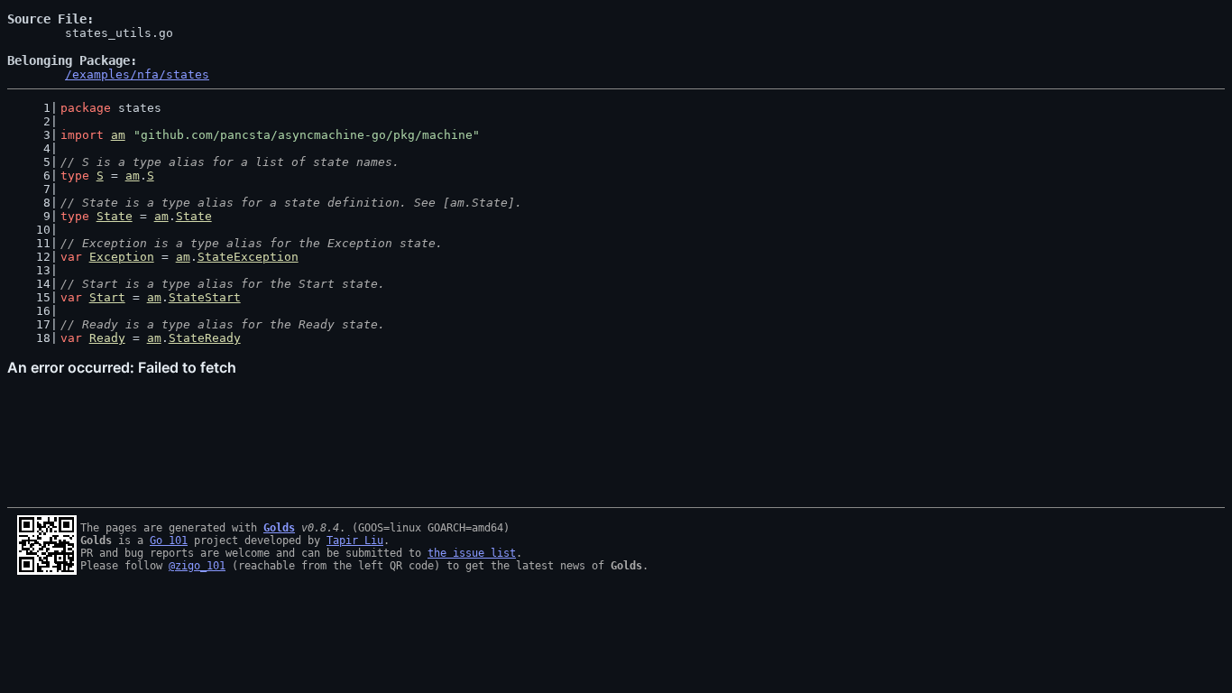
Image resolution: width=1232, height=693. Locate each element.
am (118, 135)
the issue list (472, 553)
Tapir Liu (354, 540)
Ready (107, 338)
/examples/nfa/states (137, 74)
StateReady (205, 338)
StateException (248, 256)
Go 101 (169, 540)
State (115, 216)
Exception (121, 256)
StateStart (205, 297)
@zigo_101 (197, 565)
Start (107, 297)
